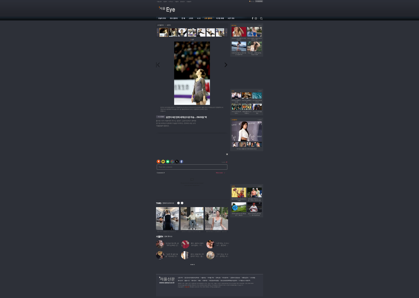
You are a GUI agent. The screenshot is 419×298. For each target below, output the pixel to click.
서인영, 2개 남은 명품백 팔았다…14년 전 (172, 256)
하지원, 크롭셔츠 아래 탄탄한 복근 (247, 149)
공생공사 (182, 1)
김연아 (169, 25)
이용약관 (204, 280)
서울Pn (165, 1)
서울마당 (203, 277)
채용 (199, 280)
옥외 (197, 277)
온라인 (194, 277)
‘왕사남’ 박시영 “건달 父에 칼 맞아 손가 (197, 256)
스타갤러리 (160, 25)
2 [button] (192, 264)
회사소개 (180, 280)
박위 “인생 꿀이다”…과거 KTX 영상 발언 (197, 245)
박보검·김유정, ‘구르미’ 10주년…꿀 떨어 (172, 245)
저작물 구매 (211, 277)
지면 (191, 277)
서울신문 (159, 1)
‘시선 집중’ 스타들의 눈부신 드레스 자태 (222, 245)
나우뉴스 (170, 1)
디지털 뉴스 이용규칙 (244, 280)
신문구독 (180, 277)
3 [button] (194, 264)
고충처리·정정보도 (235, 277)
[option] (167, 218)
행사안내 (193, 280)
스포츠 (233, 186)
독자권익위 (225, 277)
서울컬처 (188, 1)
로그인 (252, 1)
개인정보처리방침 (214, 280)
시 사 (233, 91)
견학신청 (218, 277)
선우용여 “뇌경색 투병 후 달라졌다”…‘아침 (222, 256)
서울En (177, 1)
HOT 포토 (234, 25)
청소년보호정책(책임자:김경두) (229, 280)
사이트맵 (252, 277)
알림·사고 (187, 280)
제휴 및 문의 (245, 277)
